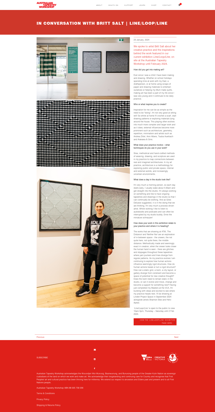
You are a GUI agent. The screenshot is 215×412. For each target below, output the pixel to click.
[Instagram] (95, 359)
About (99, 5)
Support (128, 5)
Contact (167, 5)
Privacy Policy (43, 399)
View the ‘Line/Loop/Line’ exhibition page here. (157, 321)
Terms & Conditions (46, 393)
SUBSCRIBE (42, 358)
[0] (179, 5)
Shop (154, 5)
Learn (142, 5)
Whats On (113, 5)
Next (176, 337)
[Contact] (95, 350)
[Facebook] (95, 368)
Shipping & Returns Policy (48, 405)
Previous (40, 337)
